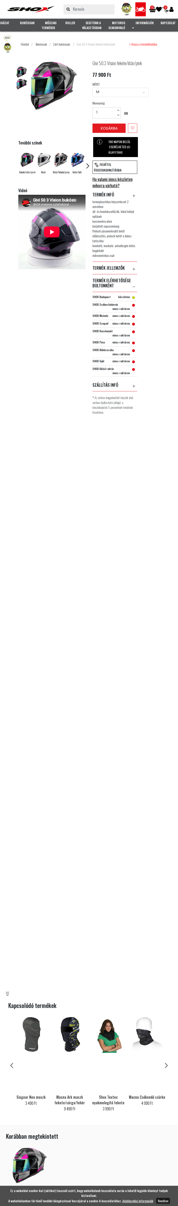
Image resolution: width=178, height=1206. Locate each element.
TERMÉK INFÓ (103, 194)
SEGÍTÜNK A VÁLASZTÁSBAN (92, 25)
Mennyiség (98, 103)
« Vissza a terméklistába (143, 44)
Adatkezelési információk (137, 1200)
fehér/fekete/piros (61, 172)
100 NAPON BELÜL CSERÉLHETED (119, 146)
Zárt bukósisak (61, 44)
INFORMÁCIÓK (145, 22)
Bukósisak (41, 44)
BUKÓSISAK (27, 22)
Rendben (163, 1200)
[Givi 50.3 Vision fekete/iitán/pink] (31, 9)
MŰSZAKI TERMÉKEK (49, 25)
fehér (43, 172)
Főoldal (25, 44)
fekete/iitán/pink (27, 172)
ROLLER (70, 22)
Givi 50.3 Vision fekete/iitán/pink (96, 44)
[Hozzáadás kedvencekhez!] (132, 128)
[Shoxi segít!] (126, 9)
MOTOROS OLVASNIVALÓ (116, 25)
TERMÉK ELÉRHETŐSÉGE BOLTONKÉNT (111, 283)
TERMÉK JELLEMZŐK (108, 268)
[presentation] (87, 165)
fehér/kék (77, 172)
